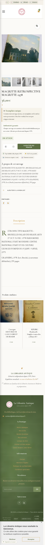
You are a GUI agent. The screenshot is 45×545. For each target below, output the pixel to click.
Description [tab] (19, 220)
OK (37, 489)
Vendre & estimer (22, 434)
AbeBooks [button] (26, 519)
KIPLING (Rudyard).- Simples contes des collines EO (34, 333)
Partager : (6, 199)
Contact (22, 459)
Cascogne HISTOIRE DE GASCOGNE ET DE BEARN (11, 333)
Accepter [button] (31, 539)
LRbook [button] (25, 2)
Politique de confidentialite (22, 466)
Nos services (22, 437)
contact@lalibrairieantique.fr (15, 416)
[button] (37, 26)
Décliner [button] (12, 539)
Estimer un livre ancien (22, 444)
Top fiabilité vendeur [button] (7, 2)
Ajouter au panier (29, 146)
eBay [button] (16, 519)
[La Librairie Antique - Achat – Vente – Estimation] (21, 11)
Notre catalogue (22, 427)
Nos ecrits (22, 431)
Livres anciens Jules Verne (22, 448)
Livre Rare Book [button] (36, 518)
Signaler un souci (9, 542)
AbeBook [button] (16, 2)
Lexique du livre (22, 441)
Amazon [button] (34, 2)
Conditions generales (22, 469)
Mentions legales (22, 463)
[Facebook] (19, 503)
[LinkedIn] (24, 503)
